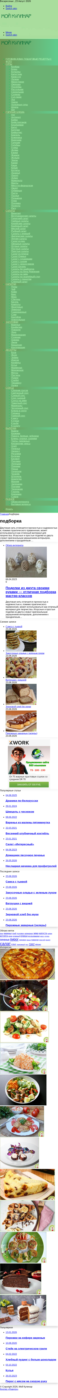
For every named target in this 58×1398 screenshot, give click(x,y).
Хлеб (14, 446)
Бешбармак (17, 125)
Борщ (14, 69)
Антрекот (16, 117)
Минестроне (17, 82)
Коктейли (16, 317)
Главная (4, 514)
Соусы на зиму (19, 400)
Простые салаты (20, 251)
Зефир (14, 357)
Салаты (10, 211)
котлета (4, 936)
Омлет (14, 188)
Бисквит (15, 459)
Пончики (15, 486)
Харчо (14, 102)
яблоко (38, 944)
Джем (14, 342)
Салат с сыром (19, 261)
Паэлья (15, 195)
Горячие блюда (15, 112)
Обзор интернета (20, 502)
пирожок (22, 940)
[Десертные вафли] (27, 1230)
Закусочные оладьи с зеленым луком (25, 653)
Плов (14, 201)
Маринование (18, 335)
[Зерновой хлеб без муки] (21, 704)
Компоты (16, 304)
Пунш (14, 287)
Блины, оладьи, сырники (24, 438)
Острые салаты (19, 246)
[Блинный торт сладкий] (20, 1293)
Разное (10, 499)
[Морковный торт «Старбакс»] (23, 1325)
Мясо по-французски (22, 185)
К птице (15, 421)
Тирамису (16, 383)
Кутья (14, 365)
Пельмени (16, 198)
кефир (50, 933)
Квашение (16, 345)
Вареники (16, 140)
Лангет (14, 175)
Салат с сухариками (21, 259)
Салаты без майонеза (22, 269)
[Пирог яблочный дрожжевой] (27, 979)
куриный (16, 936)
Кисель (14, 302)
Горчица (15, 413)
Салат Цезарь (18, 266)
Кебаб (14, 168)
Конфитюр (16, 327)
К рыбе (15, 423)
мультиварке (34, 936)
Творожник (17, 489)
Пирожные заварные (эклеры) (21, 733)
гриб (14, 933)
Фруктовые (17, 307)
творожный (21, 944)
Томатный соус (19, 403)
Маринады (16, 405)
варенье (8, 933)
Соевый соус (18, 395)
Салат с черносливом (22, 264)
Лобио (14, 178)
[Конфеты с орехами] (19, 1167)
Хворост (15, 451)
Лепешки (16, 464)
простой (42, 940)
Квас (13, 294)
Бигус (14, 127)
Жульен (15, 158)
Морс (14, 297)
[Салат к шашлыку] (24, 1010)
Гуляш (14, 147)
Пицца (14, 469)
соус (13, 944)
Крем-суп (16, 77)
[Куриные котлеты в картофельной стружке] (22, 1136)
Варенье (15, 325)
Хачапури (16, 471)
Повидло (16, 330)
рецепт (47, 940)
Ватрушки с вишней (16, 680)
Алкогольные (18, 319)
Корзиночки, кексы (20, 443)
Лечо (13, 332)
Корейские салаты (20, 223)
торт (32, 944)
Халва (14, 385)
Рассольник (17, 89)
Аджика (15, 340)
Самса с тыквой (14, 626)
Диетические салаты (22, 236)
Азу (13, 115)
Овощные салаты (20, 244)
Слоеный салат (19, 281)
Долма (14, 150)
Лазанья (15, 173)
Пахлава (15, 461)
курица (24, 936)
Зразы (14, 160)
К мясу (14, 418)
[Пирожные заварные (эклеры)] (21, 731)
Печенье (15, 448)
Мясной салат (18, 228)
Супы (9, 64)
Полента (15, 206)
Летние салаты (19, 238)
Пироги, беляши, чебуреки (25, 436)
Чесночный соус (19, 408)
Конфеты (16, 362)
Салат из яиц (18, 241)
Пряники (15, 466)
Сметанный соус (20, 393)
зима (35, 933)
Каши (14, 165)
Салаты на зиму (19, 274)
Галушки (15, 142)
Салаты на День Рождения (25, 271)
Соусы (10, 388)
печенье (4, 939)
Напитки (11, 284)
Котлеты (15, 170)
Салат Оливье (18, 256)
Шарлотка (16, 479)
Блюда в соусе (19, 411)
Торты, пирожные (20, 441)
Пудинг (15, 378)
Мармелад (16, 368)
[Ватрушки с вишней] (21, 677)
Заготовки (12, 322)
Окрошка (16, 84)
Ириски (15, 360)
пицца (28, 940)
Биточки (15, 130)
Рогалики (16, 454)
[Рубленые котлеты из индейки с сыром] (23, 1073)
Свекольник (17, 92)
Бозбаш (15, 66)
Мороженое (17, 370)
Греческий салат (19, 218)
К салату (15, 426)
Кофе (14, 292)
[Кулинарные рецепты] (16, 27)
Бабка (14, 120)
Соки (13, 314)
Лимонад (16, 309)
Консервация (18, 347)
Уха (13, 99)
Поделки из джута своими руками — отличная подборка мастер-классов (31, 592)
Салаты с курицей (20, 233)
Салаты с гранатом (21, 279)
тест (26, 944)
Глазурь (15, 491)
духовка (20, 933)
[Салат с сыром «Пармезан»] (24, 1041)
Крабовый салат (19, 226)
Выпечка (11, 428)
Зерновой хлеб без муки (18, 706)
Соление (16, 337)
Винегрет (16, 213)
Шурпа (14, 107)
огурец (46, 936)
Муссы (14, 373)
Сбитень (15, 299)
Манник (15, 481)
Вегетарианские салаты (23, 216)
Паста (14, 193)
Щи (13, 109)
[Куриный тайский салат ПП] (23, 1104)
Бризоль (15, 135)
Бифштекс (16, 132)
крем (10, 936)
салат (5, 943)
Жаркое (15, 155)
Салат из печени (19, 254)
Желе (14, 355)
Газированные (18, 312)
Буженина (16, 137)
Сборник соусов (19, 390)
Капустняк (16, 74)
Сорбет (15, 380)
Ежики (14, 152)
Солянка (15, 94)
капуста (43, 933)
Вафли (14, 431)
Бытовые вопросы (21, 504)
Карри (14, 163)
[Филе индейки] (23, 1262)
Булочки (15, 456)
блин (1, 933)
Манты (14, 183)
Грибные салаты (20, 221)
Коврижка (16, 494)
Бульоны (16, 72)
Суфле (14, 497)
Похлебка (16, 87)
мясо (42, 936)
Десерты (11, 350)
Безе (13, 352)
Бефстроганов (18, 122)
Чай (13, 289)
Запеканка (16, 484)
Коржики (15, 433)
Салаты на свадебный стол (25, 276)
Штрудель (16, 476)
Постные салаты (20, 249)
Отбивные (16, 190)
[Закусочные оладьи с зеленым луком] (21, 651)
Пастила (15, 375)
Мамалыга (16, 180)
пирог (14, 939)
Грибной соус (18, 416)
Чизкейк (15, 474)
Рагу (13, 208)
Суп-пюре (16, 97)
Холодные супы (19, 104)
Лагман (15, 79)
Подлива (16, 203)
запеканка (28, 934)
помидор (35, 940)
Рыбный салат (18, 231)
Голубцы (15, 145)
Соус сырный (18, 398)
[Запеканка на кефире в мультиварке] (27, 1199)
